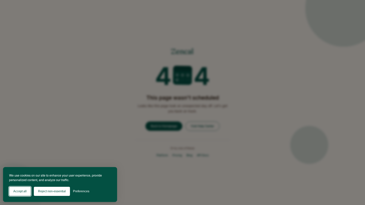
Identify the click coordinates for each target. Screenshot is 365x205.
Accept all (20, 191)
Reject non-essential (52, 191)
